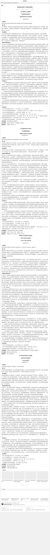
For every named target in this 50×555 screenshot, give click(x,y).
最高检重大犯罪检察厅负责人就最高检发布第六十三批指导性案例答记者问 (42, 481)
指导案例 (26, 9)
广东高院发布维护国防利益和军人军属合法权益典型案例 (34, 500)
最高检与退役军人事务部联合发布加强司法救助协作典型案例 (25, 500)
